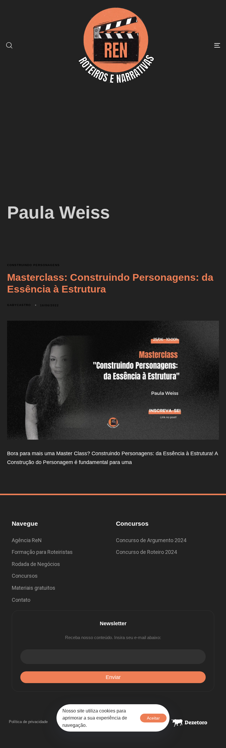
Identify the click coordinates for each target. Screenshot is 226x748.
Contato (21, 600)
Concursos (25, 576)
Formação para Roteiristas (42, 552)
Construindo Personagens (33, 265)
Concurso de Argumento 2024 (151, 540)
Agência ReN (27, 540)
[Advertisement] (113, 134)
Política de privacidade (28, 722)
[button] (9, 45)
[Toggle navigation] (184, 45)
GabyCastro (19, 305)
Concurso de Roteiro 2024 (146, 552)
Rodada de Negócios (36, 564)
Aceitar (153, 718)
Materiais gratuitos (33, 588)
